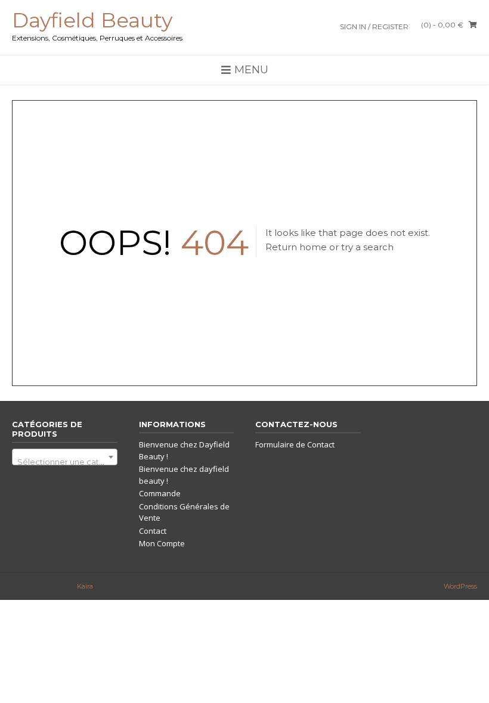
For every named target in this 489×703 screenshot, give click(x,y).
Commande (160, 493)
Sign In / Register (374, 26)
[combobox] (64, 457)
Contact (152, 530)
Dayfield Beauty (92, 20)
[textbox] (65, 461)
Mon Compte (162, 543)
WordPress (460, 586)
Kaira (85, 586)
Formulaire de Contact (295, 444)
